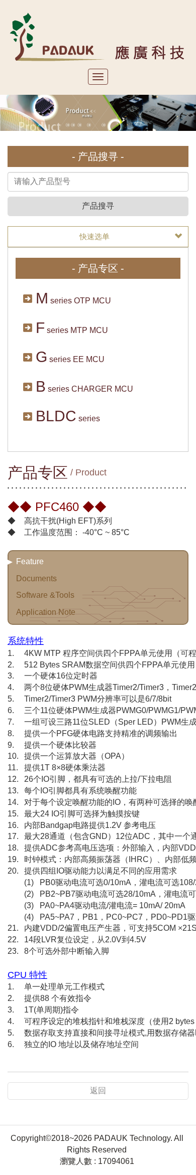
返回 (98, 1090)
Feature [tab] (30, 561)
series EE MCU (70, 357)
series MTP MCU (72, 327)
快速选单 (94, 236)
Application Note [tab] (45, 612)
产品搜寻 (98, 206)
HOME (98, 36)
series (68, 416)
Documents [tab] (36, 578)
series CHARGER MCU (84, 386)
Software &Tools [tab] (45, 595)
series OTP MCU (73, 298)
